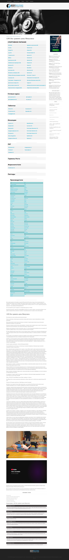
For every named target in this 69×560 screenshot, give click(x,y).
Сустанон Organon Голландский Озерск (55, 131)
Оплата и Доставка (16, 1)
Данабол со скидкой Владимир (54, 104)
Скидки (23, 1)
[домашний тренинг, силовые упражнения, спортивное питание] (15, 5)
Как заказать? (9, 1)
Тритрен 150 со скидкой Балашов (53, 107)
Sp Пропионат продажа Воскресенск (12, 497)
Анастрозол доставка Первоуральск (53, 110)
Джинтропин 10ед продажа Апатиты (53, 137)
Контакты (31, 1)
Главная (7, 36)
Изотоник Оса (9, 495)
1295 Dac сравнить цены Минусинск (15, 36)
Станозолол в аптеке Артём (11, 501)
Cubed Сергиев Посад (53, 121)
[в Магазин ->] (55, 36)
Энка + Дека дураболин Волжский (54, 124)
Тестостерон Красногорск (51, 119)
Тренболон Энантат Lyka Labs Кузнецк (54, 117)
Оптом (27, 1)
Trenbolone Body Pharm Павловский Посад (13, 496)
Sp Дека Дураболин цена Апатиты (55, 127)
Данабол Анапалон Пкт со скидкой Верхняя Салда (54, 134)
